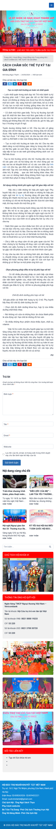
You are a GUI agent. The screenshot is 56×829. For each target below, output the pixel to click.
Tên (6, 424)
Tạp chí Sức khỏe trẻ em (20, 758)
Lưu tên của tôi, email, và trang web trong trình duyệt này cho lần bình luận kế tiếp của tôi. (27, 454)
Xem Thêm (7, 504)
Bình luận (8, 394)
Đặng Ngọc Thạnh (12, 75)
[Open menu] (51, 5)
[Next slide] (51, 29)
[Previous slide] (4, 29)
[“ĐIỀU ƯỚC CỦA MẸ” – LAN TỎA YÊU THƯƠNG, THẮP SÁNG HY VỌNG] (41, 481)
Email (7, 435)
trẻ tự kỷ (20, 195)
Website (7, 447)
